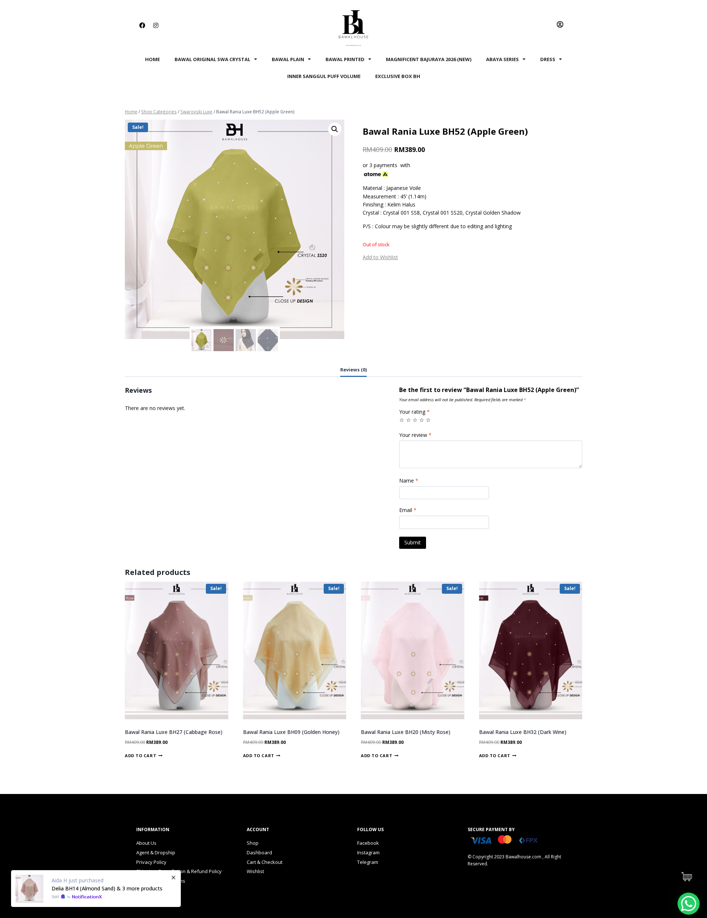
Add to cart (140, 755)
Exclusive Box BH (397, 76)
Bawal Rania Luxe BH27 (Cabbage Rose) (173, 731)
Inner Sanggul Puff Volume (323, 76)
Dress (547, 59)
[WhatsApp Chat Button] (689, 904)
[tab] (353, 370)
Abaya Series (502, 59)
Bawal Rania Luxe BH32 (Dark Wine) (522, 731)
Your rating (414, 412)
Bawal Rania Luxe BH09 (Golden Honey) (291, 731)
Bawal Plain (288, 59)
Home (152, 59)
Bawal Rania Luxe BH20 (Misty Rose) (405, 731)
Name (408, 480)
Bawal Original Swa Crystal (212, 59)
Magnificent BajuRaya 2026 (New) (428, 59)
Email (407, 510)
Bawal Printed (345, 59)
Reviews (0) (353, 370)
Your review (415, 435)
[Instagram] (156, 25)
